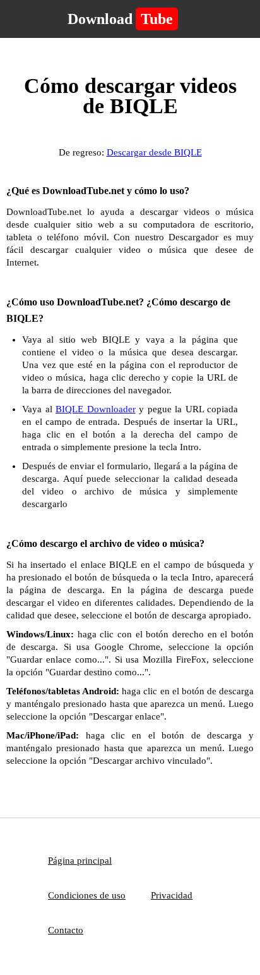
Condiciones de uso (87, 895)
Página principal (80, 860)
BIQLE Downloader (96, 409)
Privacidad (171, 895)
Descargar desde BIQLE (154, 152)
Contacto (65, 930)
